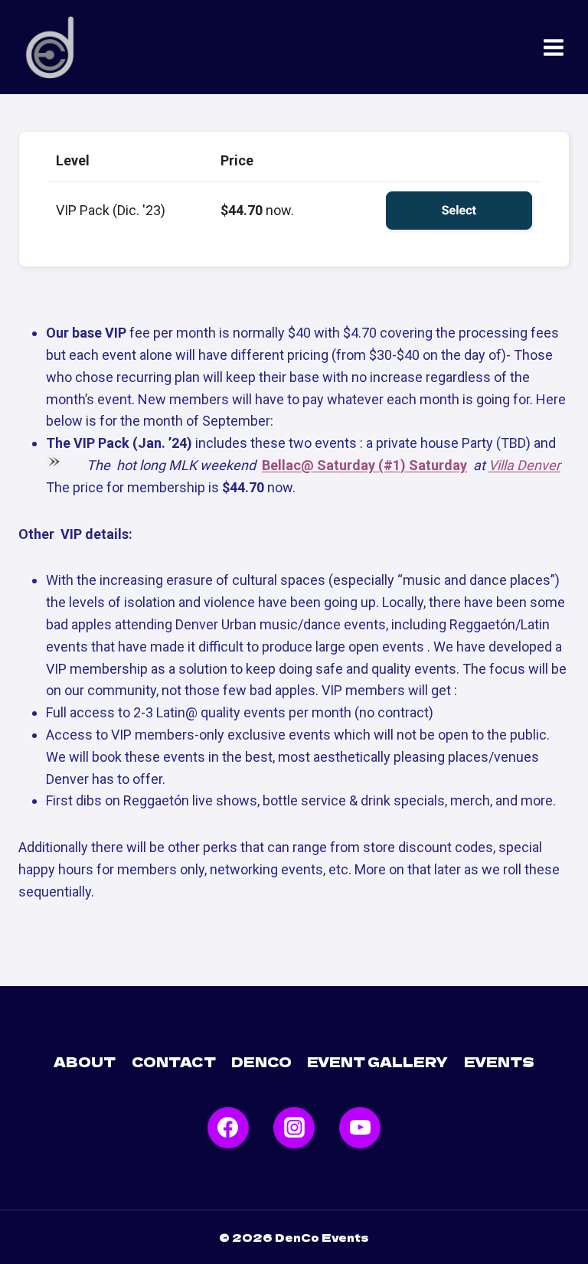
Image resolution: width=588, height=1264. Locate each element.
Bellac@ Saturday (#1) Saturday (364, 465)
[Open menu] (553, 47)
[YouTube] (360, 1127)
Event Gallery (377, 1061)
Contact (174, 1061)
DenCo (261, 1061)
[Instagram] (294, 1127)
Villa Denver (524, 465)
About (85, 1061)
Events (499, 1061)
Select (459, 210)
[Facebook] (228, 1127)
